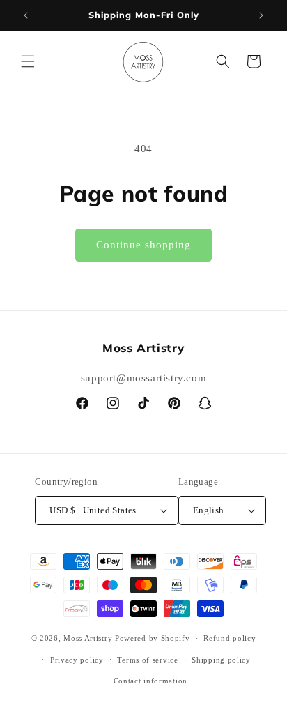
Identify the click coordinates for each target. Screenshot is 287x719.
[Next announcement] (261, 15)
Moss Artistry (87, 638)
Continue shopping (143, 244)
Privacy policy (77, 660)
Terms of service (147, 660)
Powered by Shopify (152, 638)
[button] (28, 61)
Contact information (150, 680)
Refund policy (229, 638)
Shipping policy (221, 660)
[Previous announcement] (25, 15)
